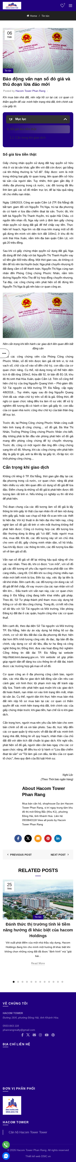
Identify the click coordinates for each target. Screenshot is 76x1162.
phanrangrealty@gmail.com (19, 1029)
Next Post (58, 854)
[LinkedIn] (58, 838)
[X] (28, 838)
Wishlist (64, 4)
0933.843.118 (11, 1025)
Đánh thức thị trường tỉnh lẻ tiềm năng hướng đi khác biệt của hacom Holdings (38, 930)
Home (33, 15)
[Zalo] (6, 1156)
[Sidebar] (4, 353)
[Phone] (6, 1145)
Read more (38, 963)
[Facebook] (18, 838)
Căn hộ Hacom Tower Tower (28, 1132)
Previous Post (21, 854)
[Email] (38, 838)
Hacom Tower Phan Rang (31, 1150)
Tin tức (45, 15)
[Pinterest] (48, 838)
